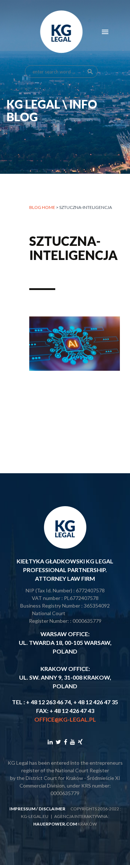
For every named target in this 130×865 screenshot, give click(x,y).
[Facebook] (65, 741)
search (90, 71)
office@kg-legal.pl (65, 719)
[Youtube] (72, 741)
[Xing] (80, 741)
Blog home (42, 207)
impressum (22, 808)
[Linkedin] (50, 741)
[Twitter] (58, 741)
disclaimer (52, 808)
